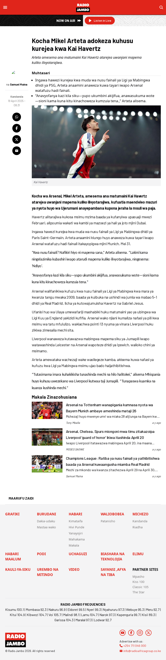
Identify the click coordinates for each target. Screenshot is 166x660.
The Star (138, 592)
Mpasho (138, 576)
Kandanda (139, 521)
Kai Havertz (41, 182)
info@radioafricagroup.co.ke (142, 651)
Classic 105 (140, 587)
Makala (74, 545)
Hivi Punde (76, 527)
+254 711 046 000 (134, 645)
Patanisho (108, 521)
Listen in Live (102, 20)
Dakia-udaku (46, 521)
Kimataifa (76, 521)
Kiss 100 (138, 582)
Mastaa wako (46, 527)
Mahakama (77, 539)
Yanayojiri (76, 533)
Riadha (137, 527)
